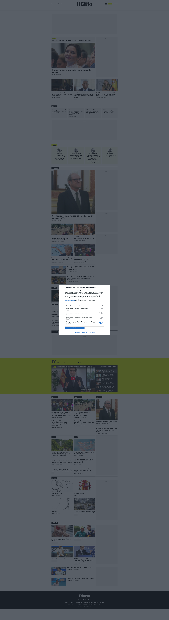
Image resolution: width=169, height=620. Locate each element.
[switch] (101, 308)
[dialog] (84, 310)
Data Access (84, 332)
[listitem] (84, 305)
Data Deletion (77, 332)
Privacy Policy (92, 332)
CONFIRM (75, 327)
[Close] (107, 287)
